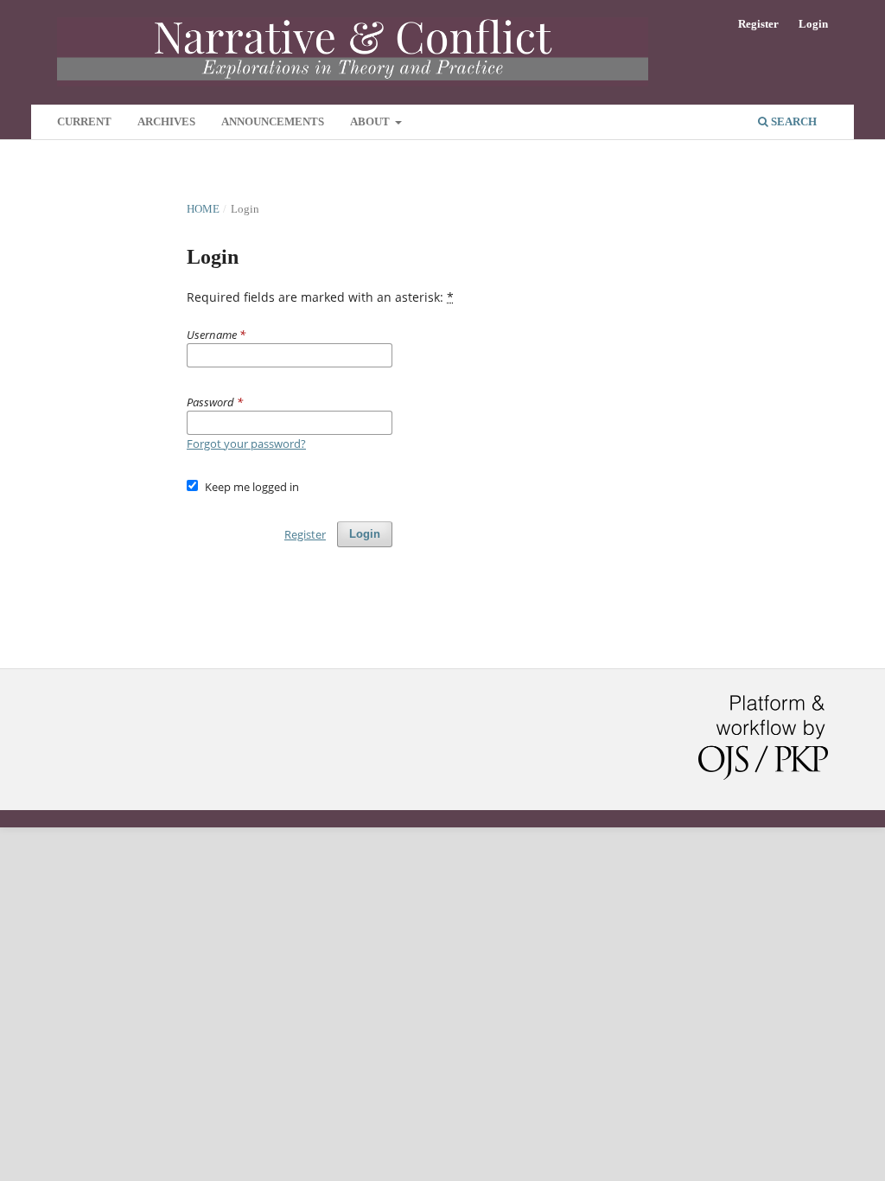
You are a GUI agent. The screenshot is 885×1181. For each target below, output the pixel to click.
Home (203, 208)
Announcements (272, 121)
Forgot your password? (246, 443)
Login (813, 23)
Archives (166, 121)
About (371, 121)
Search (792, 121)
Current (84, 121)
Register (758, 23)
